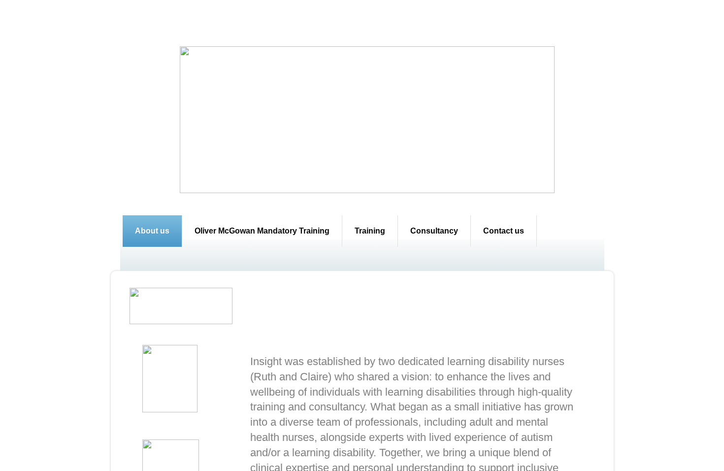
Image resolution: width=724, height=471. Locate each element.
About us (152, 231)
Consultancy (434, 231)
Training (370, 231)
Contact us (503, 231)
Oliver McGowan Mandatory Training (262, 231)
